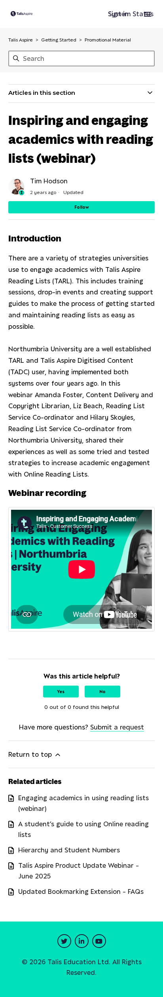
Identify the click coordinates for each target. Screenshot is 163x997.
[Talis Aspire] (21, 14)
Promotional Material (108, 40)
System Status (131, 14)
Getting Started (58, 40)
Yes (60, 691)
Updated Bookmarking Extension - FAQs (81, 891)
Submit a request (117, 727)
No (102, 691)
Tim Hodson (49, 181)
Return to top (31, 754)
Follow (81, 207)
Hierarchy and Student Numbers (69, 850)
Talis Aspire (20, 40)
